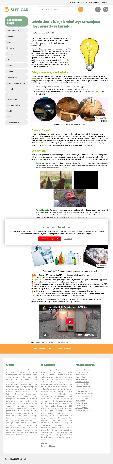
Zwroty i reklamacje (76, 2)
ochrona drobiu (13, 105)
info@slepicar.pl (66, 348)
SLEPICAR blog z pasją (42, 348)
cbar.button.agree (48, 239)
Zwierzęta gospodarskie (84, 396)
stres (65, 168)
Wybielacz (37, 280)
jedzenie (73, 217)
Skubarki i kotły (81, 403)
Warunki (44, 444)
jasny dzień (65, 342)
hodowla (10, 36)
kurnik (10, 65)
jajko (9, 60)
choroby (10, 89)
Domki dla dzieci (81, 379)
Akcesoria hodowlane (83, 389)
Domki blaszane (81, 375)
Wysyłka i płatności (93, 2)
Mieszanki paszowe (82, 386)
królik (9, 111)
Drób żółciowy (13, 30)
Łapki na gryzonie (81, 408)
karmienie (11, 54)
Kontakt (105, 2)
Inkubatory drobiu (82, 384)
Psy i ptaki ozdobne (82, 398)
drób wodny (12, 117)
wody (45, 215)
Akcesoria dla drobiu (83, 370)
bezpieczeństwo (54, 342)
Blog (33, 33)
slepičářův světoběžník (12, 97)
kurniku (66, 60)
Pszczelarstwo (81, 391)
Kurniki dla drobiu (81, 372)
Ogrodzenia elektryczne (84, 394)
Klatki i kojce (80, 405)
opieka (10, 42)
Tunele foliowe (80, 377)
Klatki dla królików (82, 382)
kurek (97, 91)
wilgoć (44, 138)
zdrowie (10, 48)
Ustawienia (68, 239)
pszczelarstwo (13, 123)
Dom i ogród (80, 401)
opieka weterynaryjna (16, 83)
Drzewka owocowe (82, 410)
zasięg (10, 71)
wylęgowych (12, 77)
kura (33, 78)
